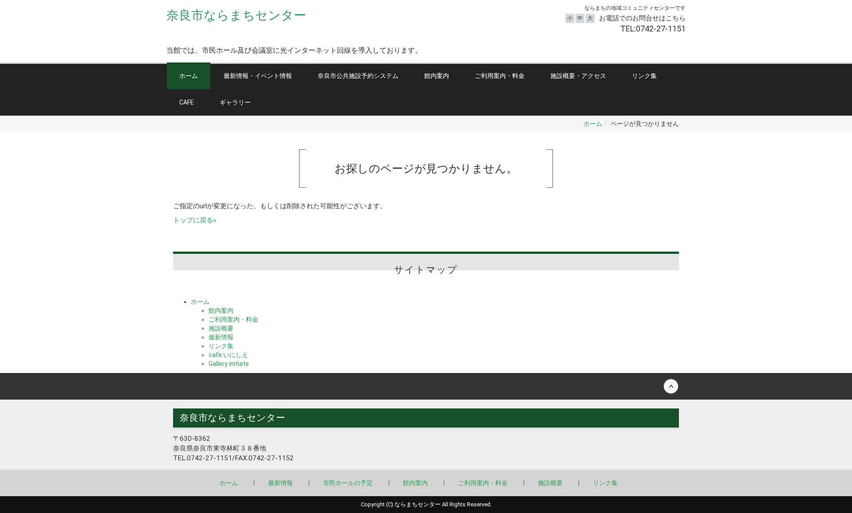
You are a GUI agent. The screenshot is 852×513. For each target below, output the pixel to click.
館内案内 (436, 75)
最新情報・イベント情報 (258, 75)
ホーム (188, 75)
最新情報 (221, 337)
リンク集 (644, 75)
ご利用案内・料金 (500, 75)
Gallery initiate (229, 363)
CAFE (186, 102)
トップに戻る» (194, 220)
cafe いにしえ (228, 354)
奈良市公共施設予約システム (358, 75)
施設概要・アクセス (578, 75)
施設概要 (221, 328)
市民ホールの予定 (348, 482)
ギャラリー (235, 102)
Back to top (426, 386)
